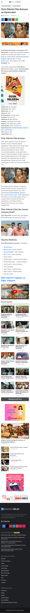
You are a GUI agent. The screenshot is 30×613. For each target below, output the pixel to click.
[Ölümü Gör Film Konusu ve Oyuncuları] (7, 340)
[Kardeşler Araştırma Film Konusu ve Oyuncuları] (7, 309)
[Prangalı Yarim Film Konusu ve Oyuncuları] (7, 385)
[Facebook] (2, 19)
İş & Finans (3, 580)
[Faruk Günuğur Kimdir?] (5, 462)
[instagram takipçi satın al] (15, 497)
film (22, 52)
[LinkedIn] (9, 19)
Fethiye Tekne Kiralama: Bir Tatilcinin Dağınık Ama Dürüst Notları (13, 538)
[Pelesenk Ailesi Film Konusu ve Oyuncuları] (22, 371)
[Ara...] (28, 2)
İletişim (2, 592)
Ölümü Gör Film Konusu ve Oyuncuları (7, 346)
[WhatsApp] (16, 19)
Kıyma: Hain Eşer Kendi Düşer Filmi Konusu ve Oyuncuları (22, 392)
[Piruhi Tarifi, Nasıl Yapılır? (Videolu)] (5, 449)
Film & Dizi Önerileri (5, 561)
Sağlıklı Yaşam (4, 575)
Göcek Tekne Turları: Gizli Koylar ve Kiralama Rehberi (13, 535)
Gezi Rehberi (4, 568)
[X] (6, 19)
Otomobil (3, 582)
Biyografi (3, 558)
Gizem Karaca (8, 130)
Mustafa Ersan (6, 15)
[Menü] (2, 2)
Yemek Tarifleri (4, 565)
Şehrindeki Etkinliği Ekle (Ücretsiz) (9, 602)
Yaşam (2, 563)
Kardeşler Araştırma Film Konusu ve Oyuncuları (6, 316)
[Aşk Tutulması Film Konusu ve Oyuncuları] (7, 371)
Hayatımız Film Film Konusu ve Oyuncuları (22, 315)
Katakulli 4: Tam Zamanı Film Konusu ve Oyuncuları (7, 331)
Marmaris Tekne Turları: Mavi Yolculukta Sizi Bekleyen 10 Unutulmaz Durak (11, 542)
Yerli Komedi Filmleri (6, 6)
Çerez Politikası (4, 600)
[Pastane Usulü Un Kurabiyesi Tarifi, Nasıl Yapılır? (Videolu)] (5, 468)
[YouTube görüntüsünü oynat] (15, 291)
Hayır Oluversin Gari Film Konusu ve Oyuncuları (21, 347)
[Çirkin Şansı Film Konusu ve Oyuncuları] (22, 325)
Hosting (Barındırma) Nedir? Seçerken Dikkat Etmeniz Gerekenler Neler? (11, 550)
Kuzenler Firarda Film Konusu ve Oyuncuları (22, 361)
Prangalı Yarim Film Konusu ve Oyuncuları (7, 391)
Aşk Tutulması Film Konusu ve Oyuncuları (7, 377)
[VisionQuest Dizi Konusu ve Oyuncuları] (5, 455)
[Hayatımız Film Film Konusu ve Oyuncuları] (22, 309)
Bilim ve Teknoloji (5, 573)
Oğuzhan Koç (11, 59)
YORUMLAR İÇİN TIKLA (15, 399)
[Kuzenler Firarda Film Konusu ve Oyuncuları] (22, 356)
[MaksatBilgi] (15, 2)
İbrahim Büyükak (17, 127)
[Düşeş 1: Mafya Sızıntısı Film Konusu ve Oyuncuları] (7, 356)
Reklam (3, 595)
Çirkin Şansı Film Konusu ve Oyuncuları (22, 330)
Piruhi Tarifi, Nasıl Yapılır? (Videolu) (19, 447)
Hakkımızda (4, 590)
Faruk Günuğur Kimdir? (16, 460)
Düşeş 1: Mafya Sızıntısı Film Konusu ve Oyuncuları (7, 362)
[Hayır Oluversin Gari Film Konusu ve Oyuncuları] (22, 340)
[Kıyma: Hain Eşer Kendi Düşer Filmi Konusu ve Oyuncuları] (22, 385)
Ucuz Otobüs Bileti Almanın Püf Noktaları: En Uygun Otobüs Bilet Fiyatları (13, 546)
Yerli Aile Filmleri (16, 6)
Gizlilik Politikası (5, 597)
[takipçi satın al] (15, 43)
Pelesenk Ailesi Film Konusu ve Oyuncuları (22, 377)
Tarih (2, 577)
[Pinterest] (13, 19)
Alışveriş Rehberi (5, 570)
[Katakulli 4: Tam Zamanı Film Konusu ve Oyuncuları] (7, 325)
